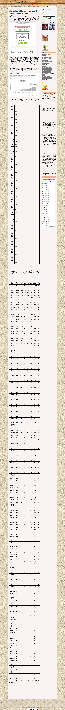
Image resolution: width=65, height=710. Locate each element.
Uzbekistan (13, 392)
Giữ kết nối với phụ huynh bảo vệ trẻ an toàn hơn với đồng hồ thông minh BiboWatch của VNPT (48, 162)
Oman (12, 338)
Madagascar (13, 432)
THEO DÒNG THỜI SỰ (22, 15)
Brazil (12, 288)
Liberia (12, 529)
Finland (12, 435)
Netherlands (13, 356)
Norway (12, 428)
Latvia (12, 524)
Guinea (12, 445)
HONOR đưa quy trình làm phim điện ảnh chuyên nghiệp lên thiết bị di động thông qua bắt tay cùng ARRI (49, 165)
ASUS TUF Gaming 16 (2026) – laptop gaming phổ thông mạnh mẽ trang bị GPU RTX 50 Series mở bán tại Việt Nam (48, 135)
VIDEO (44, 79)
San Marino (13, 554)
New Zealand (13, 519)
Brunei (12, 606)
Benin (12, 512)
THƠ (34, 6)
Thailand (12, 469)
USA (12, 287)
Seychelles (13, 611)
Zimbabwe (13, 490)
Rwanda (12, 510)
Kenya (12, 399)
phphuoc (13, 15)
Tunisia (12, 520)
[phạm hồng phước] (18, 4)
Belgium (12, 343)
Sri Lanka (12, 480)
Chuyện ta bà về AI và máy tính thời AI (48, 110)
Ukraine (12, 345)
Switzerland (13, 375)
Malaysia (12, 430)
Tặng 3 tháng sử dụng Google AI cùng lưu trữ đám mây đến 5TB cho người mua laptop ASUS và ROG (48, 94)
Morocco (12, 394)
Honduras (12, 370)
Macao (12, 634)
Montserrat (13, 660)
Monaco (12, 609)
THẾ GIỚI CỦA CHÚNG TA (27, 6)
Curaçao (12, 638)
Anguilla (12, 678)
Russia (12, 292)
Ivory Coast (13, 401)
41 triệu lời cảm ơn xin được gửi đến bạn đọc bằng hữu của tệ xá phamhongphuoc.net (48, 147)
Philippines (13, 336)
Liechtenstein (13, 619)
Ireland (12, 385)
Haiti (12, 437)
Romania (12, 361)
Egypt (12, 328)
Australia (12, 409)
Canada (12, 321)
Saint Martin (13, 632)
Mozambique (13, 517)
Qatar (12, 323)
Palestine (12, 418)
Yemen (12, 515)
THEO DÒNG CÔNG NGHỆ (47, 70)
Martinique (13, 586)
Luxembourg (13, 448)
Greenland (13, 658)
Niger (12, 531)
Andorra (12, 542)
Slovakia (12, 495)
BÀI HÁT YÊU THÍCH (46, 54)
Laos (12, 649)
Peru (12, 297)
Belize (12, 630)
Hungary (12, 457)
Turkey (12, 312)
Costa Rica (13, 411)
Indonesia (12, 326)
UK (11, 302)
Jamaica (12, 550)
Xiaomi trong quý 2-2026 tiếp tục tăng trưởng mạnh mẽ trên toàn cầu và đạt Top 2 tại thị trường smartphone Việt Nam (49, 97)
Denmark (12, 413)
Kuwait (12, 347)
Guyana (12, 572)
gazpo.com (41, 707)
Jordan (12, 527)
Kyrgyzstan (13, 377)
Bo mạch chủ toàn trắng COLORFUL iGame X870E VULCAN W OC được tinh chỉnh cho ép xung (48, 106)
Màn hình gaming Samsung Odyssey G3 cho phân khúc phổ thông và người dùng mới (48, 103)
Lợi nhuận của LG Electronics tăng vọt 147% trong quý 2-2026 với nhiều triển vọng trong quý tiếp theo (49, 138)
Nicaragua (13, 465)
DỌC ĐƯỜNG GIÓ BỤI (46, 57)
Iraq (12, 324)
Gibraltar (12, 600)
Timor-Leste (13, 643)
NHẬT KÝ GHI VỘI (46, 63)
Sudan (12, 416)
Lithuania (12, 502)
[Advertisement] (24, 690)
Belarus (12, 340)
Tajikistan (12, 441)
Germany (12, 316)
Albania (12, 455)
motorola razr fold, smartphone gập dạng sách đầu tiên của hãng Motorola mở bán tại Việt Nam (49, 115)
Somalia (12, 472)
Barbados (12, 613)
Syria (12, 561)
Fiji (11, 640)
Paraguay (12, 460)
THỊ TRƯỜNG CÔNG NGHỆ (47, 73)
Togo (12, 548)
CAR (12, 453)
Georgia (12, 532)
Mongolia (12, 584)
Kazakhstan (13, 331)
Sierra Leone (13, 508)
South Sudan (13, 492)
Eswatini (12, 497)
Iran (12, 304)
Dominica (12, 651)
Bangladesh (13, 314)
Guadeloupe (13, 591)
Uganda (12, 534)
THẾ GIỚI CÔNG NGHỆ (47, 67)
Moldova (12, 389)
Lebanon (12, 467)
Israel (12, 348)
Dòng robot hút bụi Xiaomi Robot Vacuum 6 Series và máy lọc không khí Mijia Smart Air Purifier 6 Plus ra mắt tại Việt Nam (49, 132)
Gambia (12, 589)
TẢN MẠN (15, 6)
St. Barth (12, 674)
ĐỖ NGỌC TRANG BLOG (47, 58)
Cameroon (13, 397)
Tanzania (12, 565)
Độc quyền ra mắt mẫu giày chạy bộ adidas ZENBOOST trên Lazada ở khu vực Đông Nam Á (49, 156)
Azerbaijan (13, 380)
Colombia (12, 311)
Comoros (12, 579)
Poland (12, 365)
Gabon (12, 443)
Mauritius (12, 577)
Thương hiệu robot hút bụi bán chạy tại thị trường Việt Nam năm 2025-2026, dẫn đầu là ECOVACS (49, 118)
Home (11, 6)
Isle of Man (13, 581)
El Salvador (13, 406)
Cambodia (13, 595)
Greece (12, 462)
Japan (12, 382)
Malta (12, 556)
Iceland (12, 507)
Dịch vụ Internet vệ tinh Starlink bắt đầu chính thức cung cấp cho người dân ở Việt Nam (49, 141)
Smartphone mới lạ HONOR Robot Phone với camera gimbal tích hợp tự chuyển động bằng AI (49, 151)
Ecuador (12, 333)
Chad (12, 540)
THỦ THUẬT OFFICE (46, 76)
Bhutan (12, 617)
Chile (12, 299)
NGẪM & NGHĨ (45, 60)
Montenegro (13, 482)
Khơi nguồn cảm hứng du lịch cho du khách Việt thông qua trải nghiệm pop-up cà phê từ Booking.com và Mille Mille (49, 174)
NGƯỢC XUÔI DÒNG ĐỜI (47, 61)
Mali (12, 485)
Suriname (12, 522)
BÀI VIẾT (19, 6)
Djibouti (12, 450)
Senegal (12, 427)
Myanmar (12, 574)
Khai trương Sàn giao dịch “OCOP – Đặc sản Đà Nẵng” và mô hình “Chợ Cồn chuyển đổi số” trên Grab (48, 169)
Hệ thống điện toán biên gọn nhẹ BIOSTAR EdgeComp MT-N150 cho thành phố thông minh (49, 144)
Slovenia (12, 499)
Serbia (12, 387)
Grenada (12, 645)
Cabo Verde (13, 494)
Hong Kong (13, 483)
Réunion (12, 559)
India (12, 290)
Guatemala (13, 363)
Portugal (12, 358)
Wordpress (36, 707)
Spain (12, 300)
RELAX (44, 64)
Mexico (12, 295)
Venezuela (13, 404)
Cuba (12, 487)
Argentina (12, 319)
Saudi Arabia (13, 307)
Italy (12, 309)
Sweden (12, 335)
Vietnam (12, 569)
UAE (12, 353)
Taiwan (12, 567)
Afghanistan (13, 373)
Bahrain (12, 368)
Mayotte (12, 478)
